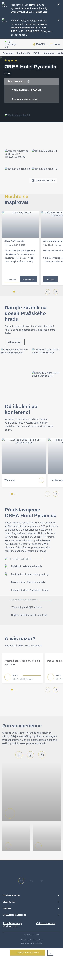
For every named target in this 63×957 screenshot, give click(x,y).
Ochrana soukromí (45, 923)
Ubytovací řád (10, 926)
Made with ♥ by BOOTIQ (31, 943)
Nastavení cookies (31, 935)
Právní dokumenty (12, 923)
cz (21, 881)
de (41, 881)
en (31, 881)
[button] (14, 292)
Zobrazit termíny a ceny (28, 952)
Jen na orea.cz (16, 81)
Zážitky (37, 53)
